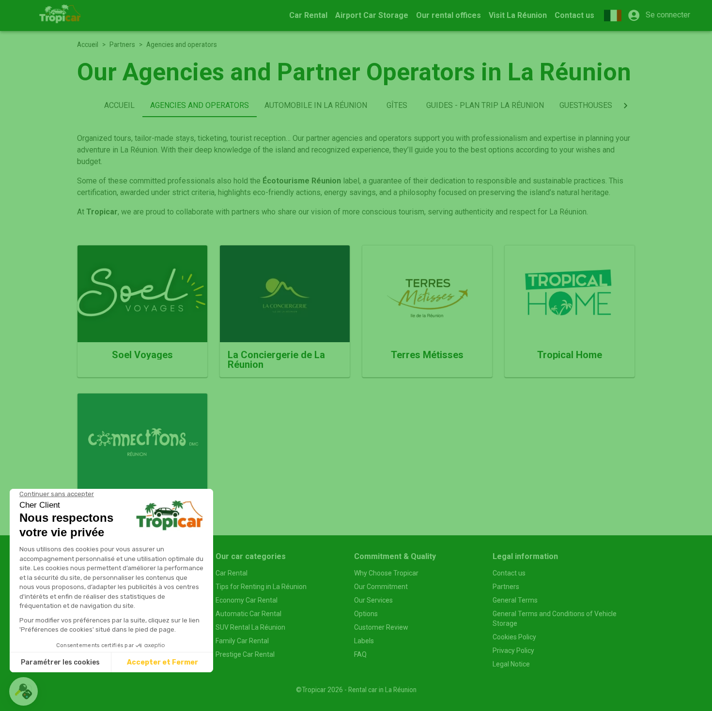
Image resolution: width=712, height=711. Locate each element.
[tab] (119, 105)
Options (366, 614)
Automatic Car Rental (248, 614)
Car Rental (308, 15)
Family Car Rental (242, 641)
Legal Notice (511, 664)
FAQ (360, 654)
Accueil (87, 44)
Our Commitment (381, 586)
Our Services (373, 600)
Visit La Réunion (518, 15)
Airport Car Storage (371, 15)
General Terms (515, 600)
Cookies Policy (514, 637)
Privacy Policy (513, 650)
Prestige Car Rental (245, 654)
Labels (364, 641)
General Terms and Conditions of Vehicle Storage (555, 618)
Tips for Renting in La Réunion (261, 586)
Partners (122, 44)
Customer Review (381, 627)
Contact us (574, 15)
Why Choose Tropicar (386, 573)
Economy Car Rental (247, 600)
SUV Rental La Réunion (250, 627)
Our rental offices (448, 15)
